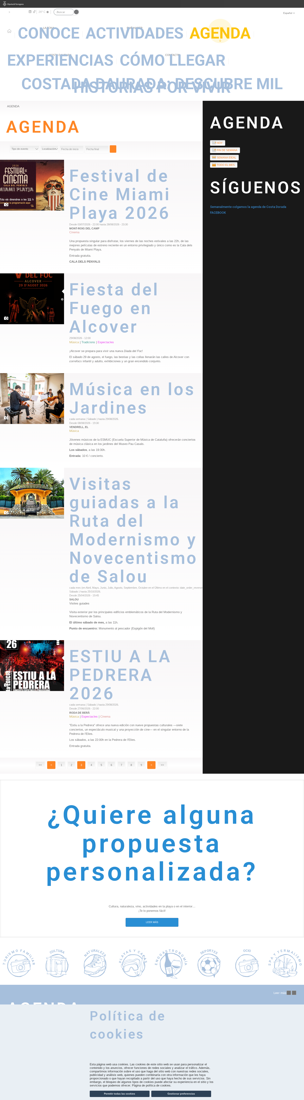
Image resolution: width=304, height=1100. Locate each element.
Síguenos (256, 187)
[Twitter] (9, 11)
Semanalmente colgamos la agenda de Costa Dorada (248, 207)
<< (40, 764)
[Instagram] (25, 11)
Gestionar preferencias (181, 1093)
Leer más (136, 216)
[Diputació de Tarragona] (152, 4)
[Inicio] (152, 29)
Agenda (13, 106)
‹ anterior (289, 993)
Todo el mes (226, 164)
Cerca (113, 149)
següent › (294, 993)
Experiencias (60, 60)
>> (162, 764)
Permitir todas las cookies (119, 1093)
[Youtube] (19, 11)
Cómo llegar (173, 60)
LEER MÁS (152, 922)
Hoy (220, 142)
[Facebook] (14, 11)
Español (287, 13)
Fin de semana (227, 150)
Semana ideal (226, 157)
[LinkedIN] (30, 11)
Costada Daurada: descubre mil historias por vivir (152, 86)
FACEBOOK (218, 212)
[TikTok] (35, 11)
